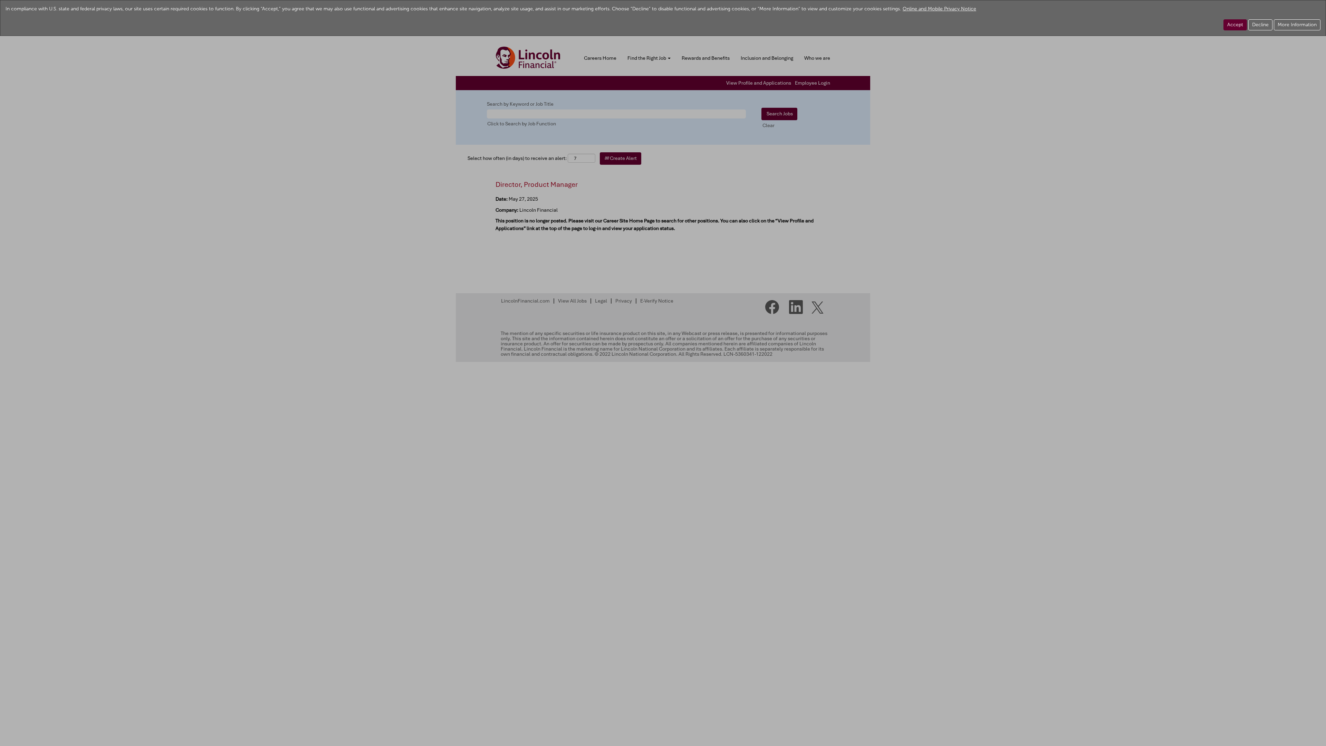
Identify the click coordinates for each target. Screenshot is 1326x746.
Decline (1260, 25)
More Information (1297, 25)
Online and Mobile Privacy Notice (939, 9)
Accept (1235, 25)
